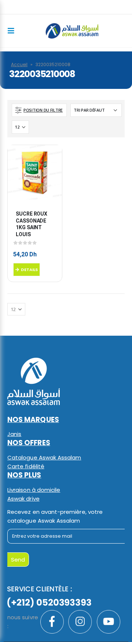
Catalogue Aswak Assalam (44, 457)
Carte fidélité (25, 466)
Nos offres (28, 443)
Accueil (19, 64)
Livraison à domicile (33, 490)
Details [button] (29, 270)
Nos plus (24, 475)
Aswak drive (23, 498)
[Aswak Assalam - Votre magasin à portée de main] (71, 30)
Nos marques (33, 420)
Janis (14, 434)
